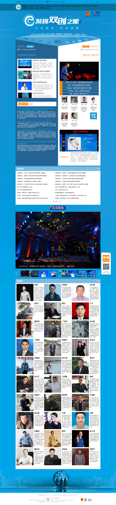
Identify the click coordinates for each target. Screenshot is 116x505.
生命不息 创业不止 (38, 93)
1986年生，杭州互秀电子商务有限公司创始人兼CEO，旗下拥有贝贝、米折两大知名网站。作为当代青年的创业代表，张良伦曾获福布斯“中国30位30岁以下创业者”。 (94, 348)
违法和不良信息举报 (34, 500)
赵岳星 (36, 413)
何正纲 (92, 285)
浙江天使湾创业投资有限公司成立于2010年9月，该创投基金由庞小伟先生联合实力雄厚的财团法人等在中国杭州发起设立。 (94, 438)
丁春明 (36, 340)
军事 (38, 1)
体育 (35, 1)
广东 (86, 40)
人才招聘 (55, 495)
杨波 (91, 376)
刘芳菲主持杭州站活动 (40, 82)
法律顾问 (65, 495)
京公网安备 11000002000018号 (55, 500)
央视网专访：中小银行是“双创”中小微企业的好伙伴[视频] (32, 184)
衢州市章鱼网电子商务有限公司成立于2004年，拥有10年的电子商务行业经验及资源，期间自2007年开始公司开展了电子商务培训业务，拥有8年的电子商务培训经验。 (94, 421)
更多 (99, 168)
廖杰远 (36, 449)
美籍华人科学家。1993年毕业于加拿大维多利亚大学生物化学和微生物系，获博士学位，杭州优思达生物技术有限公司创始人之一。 (66, 383)
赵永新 (92, 321)
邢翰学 (36, 395)
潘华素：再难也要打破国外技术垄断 (79, 88)
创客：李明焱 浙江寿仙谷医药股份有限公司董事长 (65, 123)
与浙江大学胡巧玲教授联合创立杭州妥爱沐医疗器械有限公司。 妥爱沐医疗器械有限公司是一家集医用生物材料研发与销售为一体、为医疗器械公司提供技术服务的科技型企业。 (66, 439)
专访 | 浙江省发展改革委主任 (24, 189)
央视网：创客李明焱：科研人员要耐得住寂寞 (67, 198)
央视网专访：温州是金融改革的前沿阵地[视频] (29, 178)
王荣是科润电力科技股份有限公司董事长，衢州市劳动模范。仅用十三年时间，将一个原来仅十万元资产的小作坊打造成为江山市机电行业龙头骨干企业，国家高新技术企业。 (66, 421)
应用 (97, 1)
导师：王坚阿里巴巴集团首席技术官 (65, 106)
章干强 (64, 358)
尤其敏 (64, 376)
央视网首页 (18, 1)
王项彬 (92, 395)
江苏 (67, 42)
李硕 (36, 285)
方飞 (91, 303)
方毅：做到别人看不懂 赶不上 (79, 94)
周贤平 (92, 449)
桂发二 (36, 303)
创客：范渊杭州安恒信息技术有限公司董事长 (74, 107)
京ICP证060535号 (43, 500)
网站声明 (60, 495)
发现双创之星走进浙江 (40, 60)
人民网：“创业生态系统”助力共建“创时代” (28, 195)
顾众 (63, 303)
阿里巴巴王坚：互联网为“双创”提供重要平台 (79, 60)
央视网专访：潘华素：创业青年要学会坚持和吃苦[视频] (31, 175)
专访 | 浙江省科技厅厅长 (61, 189)
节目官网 (51, 1)
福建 (79, 41)
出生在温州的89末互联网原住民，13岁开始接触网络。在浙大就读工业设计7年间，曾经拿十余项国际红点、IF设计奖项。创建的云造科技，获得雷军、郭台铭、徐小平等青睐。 (39, 439)
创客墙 (98, 281)
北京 (49, 43)
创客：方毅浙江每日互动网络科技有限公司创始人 (74, 123)
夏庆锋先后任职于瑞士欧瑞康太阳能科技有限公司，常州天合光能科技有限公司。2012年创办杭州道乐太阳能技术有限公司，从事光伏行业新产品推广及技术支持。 (66, 403)
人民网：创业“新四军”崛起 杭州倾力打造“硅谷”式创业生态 (32, 198)
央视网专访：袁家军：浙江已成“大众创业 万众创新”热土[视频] (71, 184)
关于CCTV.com (49, 495)
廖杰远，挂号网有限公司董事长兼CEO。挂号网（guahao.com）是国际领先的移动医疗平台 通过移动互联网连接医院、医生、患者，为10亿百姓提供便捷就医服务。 (39, 457)
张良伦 (92, 340)
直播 (56, 1)
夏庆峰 (64, 395)
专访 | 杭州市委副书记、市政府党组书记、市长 (67, 187)
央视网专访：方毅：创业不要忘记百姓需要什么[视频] (31, 173)
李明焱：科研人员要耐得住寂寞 (79, 91)
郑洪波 (64, 449)
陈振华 (64, 340)
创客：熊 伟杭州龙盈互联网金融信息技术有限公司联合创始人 (84, 108)
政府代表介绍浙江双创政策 (41, 71)
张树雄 (36, 358)
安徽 (26, 39)
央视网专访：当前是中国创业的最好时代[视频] (67, 181)
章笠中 (92, 358)
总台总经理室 (71, 495)
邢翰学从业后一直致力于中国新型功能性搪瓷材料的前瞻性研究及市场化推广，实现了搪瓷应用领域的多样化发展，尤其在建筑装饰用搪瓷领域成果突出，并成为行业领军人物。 (39, 403)
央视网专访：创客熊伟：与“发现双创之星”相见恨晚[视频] (70, 175)
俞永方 (36, 376)
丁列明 (64, 321)
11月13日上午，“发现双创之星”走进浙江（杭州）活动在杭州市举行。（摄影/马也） (47, 266)
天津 (40, 41)
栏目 (59, 1)
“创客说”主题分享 (90, 55)
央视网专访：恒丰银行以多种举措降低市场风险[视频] (69, 178)
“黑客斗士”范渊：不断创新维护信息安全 (79, 82)
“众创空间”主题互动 (26, 55)
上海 (73, 42)
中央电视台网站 (41, 495)
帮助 (91, 1)
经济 (31, 1)
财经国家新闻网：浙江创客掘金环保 (64, 192)
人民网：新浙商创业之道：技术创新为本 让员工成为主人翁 (70, 195)
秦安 (63, 431)
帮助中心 (77, 495)
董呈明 (36, 321)
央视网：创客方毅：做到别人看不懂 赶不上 (28, 192)
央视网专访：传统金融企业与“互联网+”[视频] (29, 181)
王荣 (63, 413)
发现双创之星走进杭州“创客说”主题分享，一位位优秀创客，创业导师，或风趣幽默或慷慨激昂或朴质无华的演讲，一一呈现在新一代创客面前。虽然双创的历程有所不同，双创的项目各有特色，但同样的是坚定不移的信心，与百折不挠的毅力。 (84, 157)
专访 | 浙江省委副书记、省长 (24, 187)
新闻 (24, 1)
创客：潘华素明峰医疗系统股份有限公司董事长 (94, 107)
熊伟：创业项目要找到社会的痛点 (79, 85)
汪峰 (91, 413)
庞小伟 (92, 431)
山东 (33, 40)
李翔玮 (64, 285)
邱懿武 (36, 431)
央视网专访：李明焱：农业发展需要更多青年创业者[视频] (70, 173)
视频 (27, 1)
